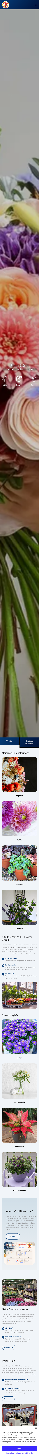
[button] (36, 1428)
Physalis (19, 796)
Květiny (5, 385)
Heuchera (19, 884)
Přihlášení (9, 741)
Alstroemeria (19, 1102)
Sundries (34, 385)
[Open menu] (36, 5)
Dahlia (19, 840)
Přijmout (19, 1448)
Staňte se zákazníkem (29, 742)
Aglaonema (19, 1146)
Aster (19, 1058)
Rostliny (19, 385)
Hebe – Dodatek (19, 1190)
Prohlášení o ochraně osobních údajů (19, 1453)
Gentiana (19, 928)
